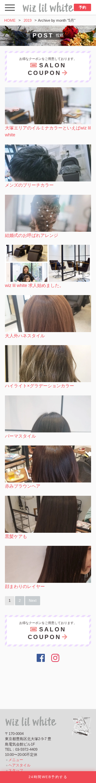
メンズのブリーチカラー (29, 185)
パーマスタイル (20, 436)
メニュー (15, 760)
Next (32, 601)
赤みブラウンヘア (22, 486)
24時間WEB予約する (48, 777)
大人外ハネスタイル (25, 335)
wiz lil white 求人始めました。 (34, 285)
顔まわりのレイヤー (25, 586)
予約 (82, 7)
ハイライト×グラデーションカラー (39, 385)
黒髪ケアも (16, 536)
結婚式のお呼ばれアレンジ (31, 235)
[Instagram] (55, 658)
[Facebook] (41, 658)
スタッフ (15, 770)
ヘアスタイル (19, 765)
